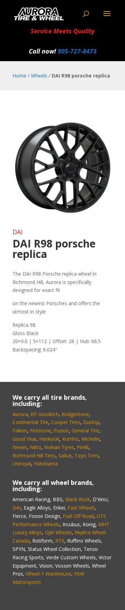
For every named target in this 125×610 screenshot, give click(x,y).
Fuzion (61, 430)
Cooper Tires (65, 422)
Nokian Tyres (59, 447)
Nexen (19, 447)
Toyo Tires (86, 455)
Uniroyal (21, 463)
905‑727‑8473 (77, 51)
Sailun (65, 455)
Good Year (24, 439)
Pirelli (83, 447)
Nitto (35, 447)
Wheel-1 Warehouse (48, 573)
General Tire (85, 430)
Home (19, 75)
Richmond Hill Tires (34, 455)
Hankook (49, 439)
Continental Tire (30, 422)
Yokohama (46, 463)
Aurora (20, 414)
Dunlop (91, 422)
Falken (19, 430)
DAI (17, 232)
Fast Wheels (81, 507)
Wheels (39, 75)
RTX (59, 540)
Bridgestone (75, 414)
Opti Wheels (58, 532)
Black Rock (77, 499)
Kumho (70, 439)
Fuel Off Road (78, 516)
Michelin (90, 439)
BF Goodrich (45, 414)
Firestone (40, 430)
